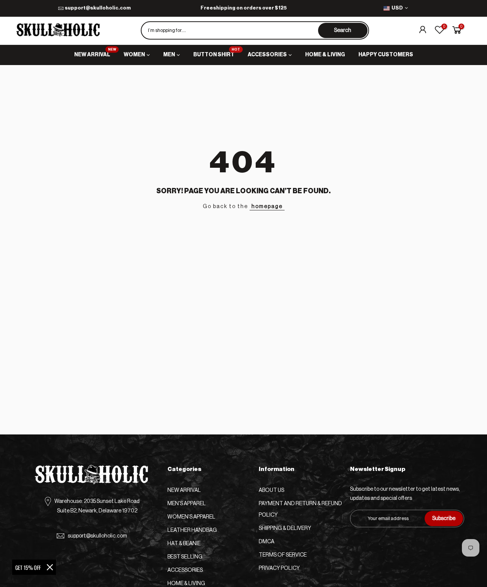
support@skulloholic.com (98, 7)
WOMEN (134, 54)
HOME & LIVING (325, 54)
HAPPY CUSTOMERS (385, 54)
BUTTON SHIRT (216, 53)
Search (342, 30)
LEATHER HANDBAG (192, 530)
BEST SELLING (184, 557)
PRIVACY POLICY (279, 568)
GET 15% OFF (28, 567)
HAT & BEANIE (184, 543)
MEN (169, 54)
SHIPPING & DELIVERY (285, 528)
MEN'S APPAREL (186, 503)
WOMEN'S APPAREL (191, 517)
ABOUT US (271, 490)
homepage (267, 206)
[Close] (50, 567)
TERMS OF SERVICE (283, 555)
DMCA (266, 541)
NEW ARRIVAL (95, 53)
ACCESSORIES (267, 54)
